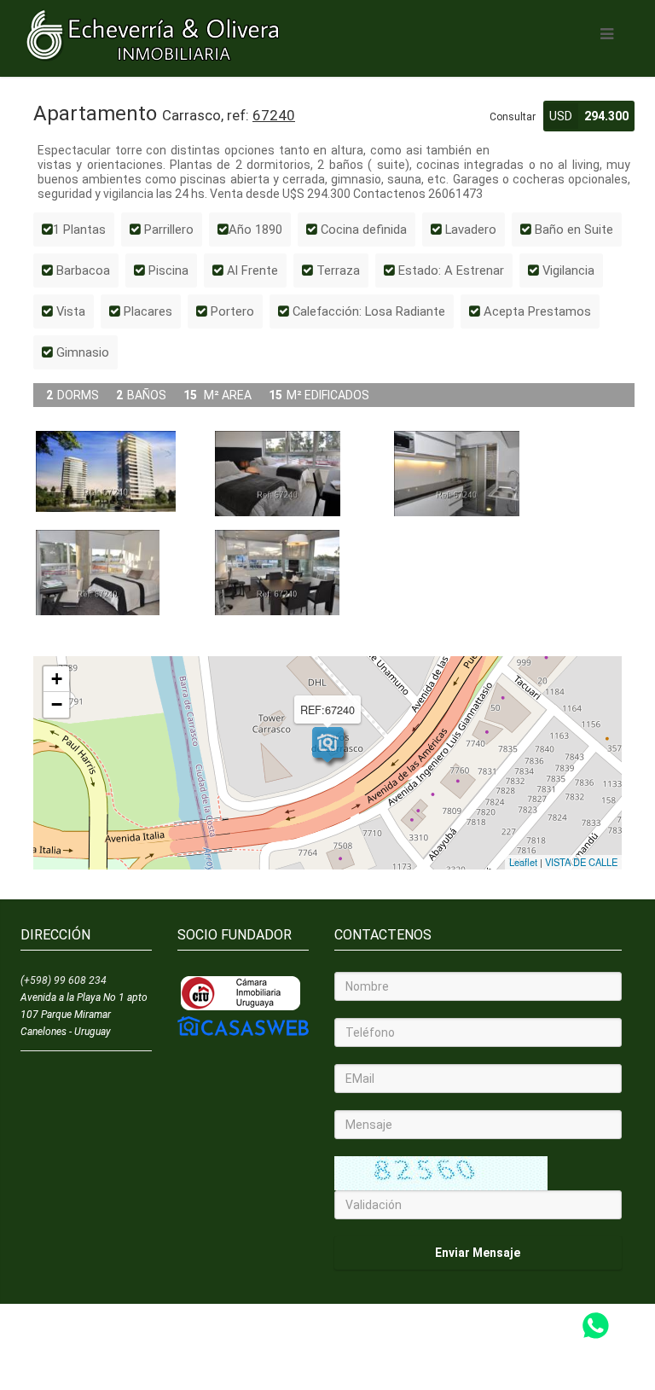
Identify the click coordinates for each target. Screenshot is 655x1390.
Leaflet (523, 862)
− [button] (56, 704)
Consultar (513, 117)
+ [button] (56, 678)
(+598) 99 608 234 (63, 980)
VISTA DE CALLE (581, 862)
